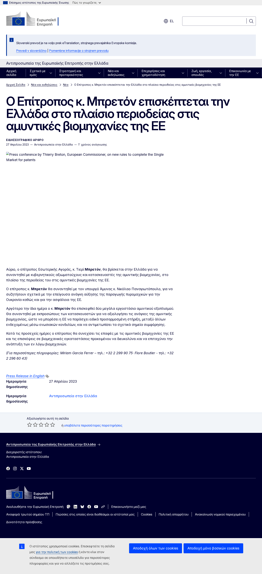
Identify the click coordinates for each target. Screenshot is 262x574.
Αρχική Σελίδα (15, 84)
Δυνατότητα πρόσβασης (24, 522)
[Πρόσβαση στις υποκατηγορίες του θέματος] (52, 73)
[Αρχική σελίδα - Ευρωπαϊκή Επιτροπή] (37, 19)
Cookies (146, 514)
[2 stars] (32, 424)
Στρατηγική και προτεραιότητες (71, 73)
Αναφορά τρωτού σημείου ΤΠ (27, 514)
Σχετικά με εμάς (37, 73)
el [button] (172, 21)
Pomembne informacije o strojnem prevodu (79, 51)
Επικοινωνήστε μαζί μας (128, 507)
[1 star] (29, 424)
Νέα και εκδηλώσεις (116, 73)
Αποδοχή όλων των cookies (155, 548)
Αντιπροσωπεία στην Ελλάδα (73, 396)
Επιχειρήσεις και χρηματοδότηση (153, 73)
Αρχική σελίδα (11, 73)
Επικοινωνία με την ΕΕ (240, 73)
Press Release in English (25, 376)
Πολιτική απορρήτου (174, 514)
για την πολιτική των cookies (57, 552)
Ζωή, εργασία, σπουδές (201, 73)
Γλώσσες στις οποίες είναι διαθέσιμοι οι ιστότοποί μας (95, 514)
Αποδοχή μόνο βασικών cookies (213, 548)
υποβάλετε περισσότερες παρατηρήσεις (93, 425)
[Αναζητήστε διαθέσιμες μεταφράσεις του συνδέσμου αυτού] (47, 376)
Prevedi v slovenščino (31, 51)
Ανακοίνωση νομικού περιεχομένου (220, 514)
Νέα (65, 84)
